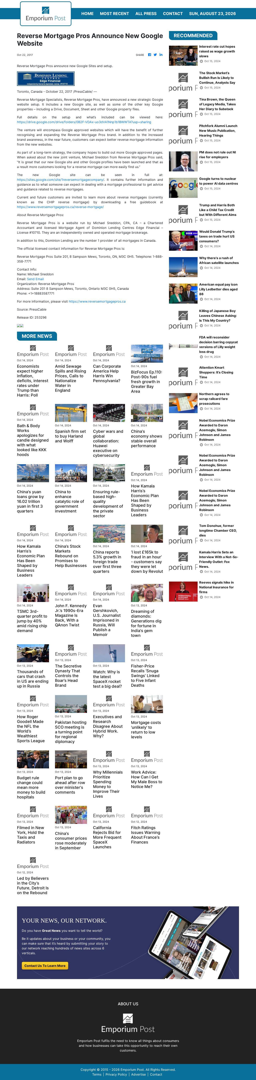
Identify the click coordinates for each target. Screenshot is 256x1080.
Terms (96, 1074)
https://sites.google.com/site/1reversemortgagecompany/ (60, 180)
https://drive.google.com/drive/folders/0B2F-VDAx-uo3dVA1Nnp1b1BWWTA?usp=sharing (84, 122)
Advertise (138, 1074)
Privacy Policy (116, 1074)
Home (87, 13)
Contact (173, 13)
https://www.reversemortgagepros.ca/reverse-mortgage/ (60, 207)
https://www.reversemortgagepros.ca (97, 301)
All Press (146, 13)
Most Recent (114, 13)
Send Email (35, 279)
